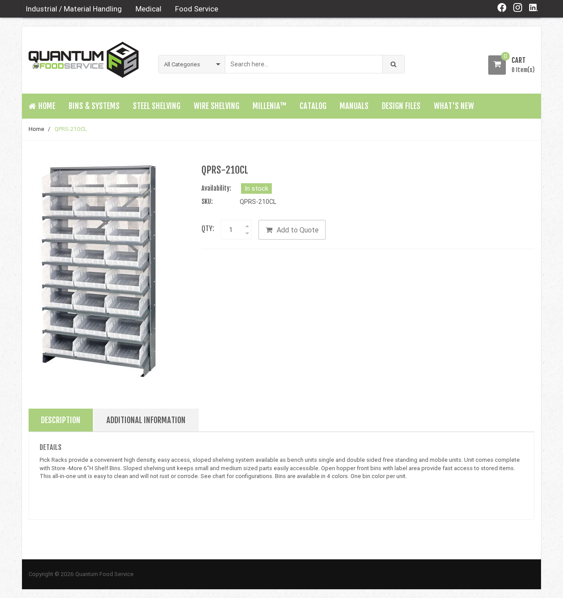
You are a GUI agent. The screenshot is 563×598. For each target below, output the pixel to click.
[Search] (393, 64)
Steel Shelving (156, 106)
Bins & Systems (94, 106)
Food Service (196, 9)
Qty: (207, 228)
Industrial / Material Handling (74, 9)
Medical (148, 9)
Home (36, 129)
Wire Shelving (216, 106)
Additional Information (146, 420)
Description (60, 420)
